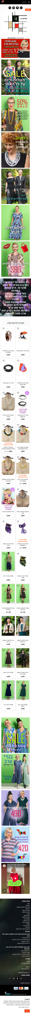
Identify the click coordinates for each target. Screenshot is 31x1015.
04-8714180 (26, 952)
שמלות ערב (27, 919)
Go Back (28, 9)
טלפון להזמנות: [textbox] (16, 38)
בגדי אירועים (27, 920)
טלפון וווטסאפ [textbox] (24, 967)
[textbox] (15, 297)
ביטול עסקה (27, 915)
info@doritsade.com (24, 972)
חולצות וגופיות (26, 922)
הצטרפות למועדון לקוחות (23, 907)
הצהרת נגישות (26, 910)
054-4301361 (12, 38)
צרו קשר (27, 909)
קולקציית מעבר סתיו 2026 (23, 929)
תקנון (28, 914)
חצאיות (28, 924)
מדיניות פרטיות (26, 912)
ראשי (28, 904)
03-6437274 (26, 938)
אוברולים (27, 927)
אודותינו (28, 905)
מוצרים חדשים (26, 917)
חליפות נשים (26, 925)
